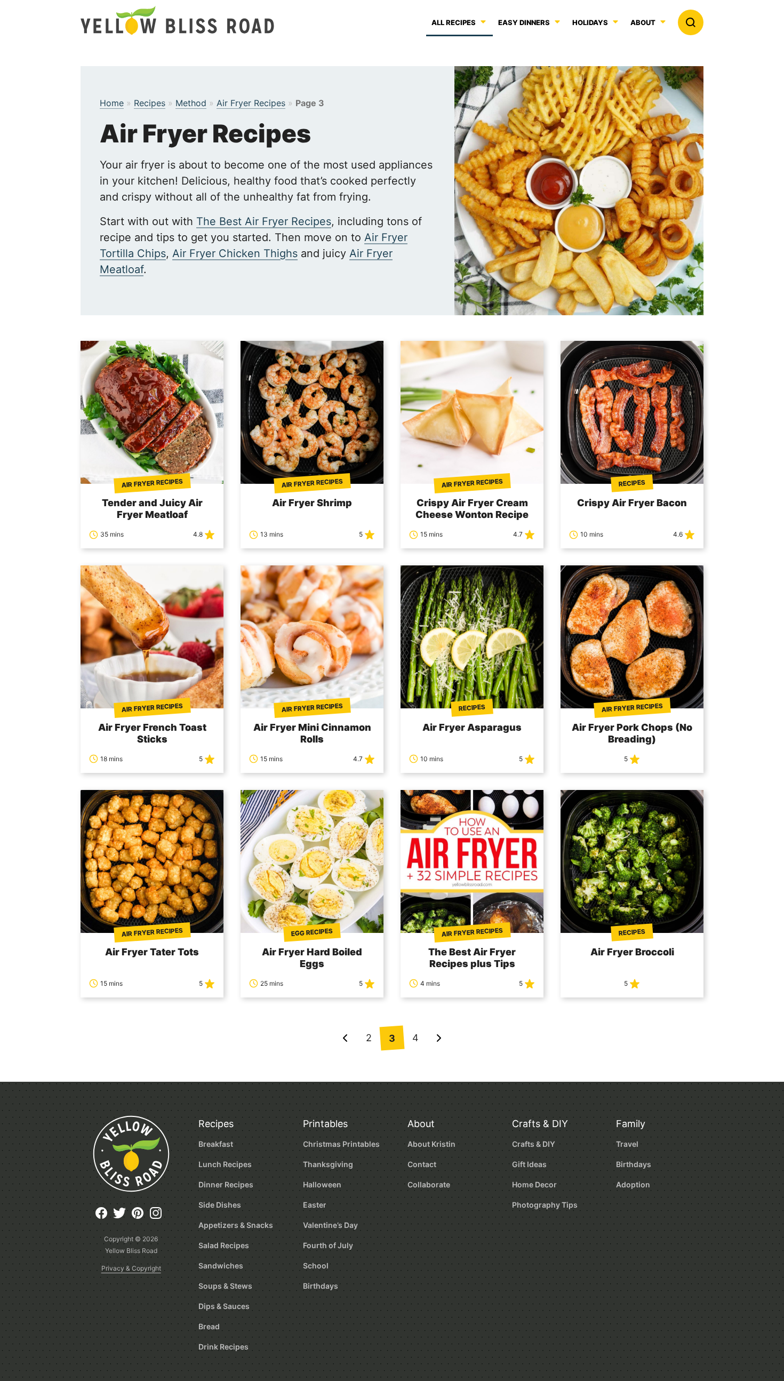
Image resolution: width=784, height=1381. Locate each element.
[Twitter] (122, 1217)
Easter (314, 1204)
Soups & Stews (225, 1285)
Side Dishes (219, 1204)
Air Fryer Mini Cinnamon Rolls (312, 733)
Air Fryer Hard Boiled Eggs (312, 957)
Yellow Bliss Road (177, 20)
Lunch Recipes (225, 1164)
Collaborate (428, 1184)
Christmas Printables (341, 1143)
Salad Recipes (223, 1245)
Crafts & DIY (540, 1123)
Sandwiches (220, 1265)
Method (190, 103)
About (642, 23)
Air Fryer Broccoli (632, 951)
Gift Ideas (529, 1164)
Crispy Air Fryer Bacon (632, 502)
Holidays (590, 23)
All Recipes (453, 23)
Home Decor (534, 1184)
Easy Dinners (524, 23)
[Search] (690, 22)
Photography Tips (545, 1204)
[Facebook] (104, 1217)
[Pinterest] (140, 1217)
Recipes (149, 103)
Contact (421, 1164)
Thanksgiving (328, 1164)
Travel (627, 1143)
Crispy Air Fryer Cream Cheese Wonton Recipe (472, 508)
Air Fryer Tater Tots (152, 951)
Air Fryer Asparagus (472, 727)
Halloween (322, 1184)
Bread (209, 1326)
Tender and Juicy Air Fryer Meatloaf (152, 508)
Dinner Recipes (225, 1184)
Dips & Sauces (224, 1306)
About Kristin (431, 1143)
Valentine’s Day (330, 1225)
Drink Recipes (223, 1346)
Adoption (633, 1184)
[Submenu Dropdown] (557, 22)
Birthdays (320, 1285)
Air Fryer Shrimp (312, 502)
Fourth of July (328, 1245)
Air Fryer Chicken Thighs (235, 253)
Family (630, 1123)
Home (112, 103)
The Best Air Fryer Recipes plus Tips (472, 957)
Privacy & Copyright (131, 1268)
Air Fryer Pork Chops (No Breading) (632, 733)
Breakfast (215, 1143)
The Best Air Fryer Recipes (263, 221)
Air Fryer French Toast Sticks (152, 733)
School (316, 1265)
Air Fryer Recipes (251, 103)
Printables (325, 1123)
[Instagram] (158, 1217)
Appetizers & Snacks (235, 1225)
